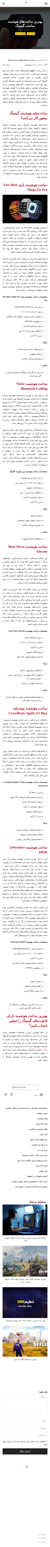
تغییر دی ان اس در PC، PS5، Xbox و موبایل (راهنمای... (25, 1321)
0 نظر (36, 1095)
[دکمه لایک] (45, 1093)
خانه (46, 60)
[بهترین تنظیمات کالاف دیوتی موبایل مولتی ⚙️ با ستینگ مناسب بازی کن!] (25, 1261)
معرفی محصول (20, 33)
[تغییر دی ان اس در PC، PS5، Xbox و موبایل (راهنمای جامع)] (25, 1302)
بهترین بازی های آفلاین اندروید (25, 1359)
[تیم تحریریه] (45, 65)
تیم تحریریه (28, 65)
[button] (3, 3)
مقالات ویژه (30, 33)
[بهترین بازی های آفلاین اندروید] (25, 1341)
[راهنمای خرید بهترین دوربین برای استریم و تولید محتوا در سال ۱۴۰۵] (25, 1220)
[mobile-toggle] (46, 3)
